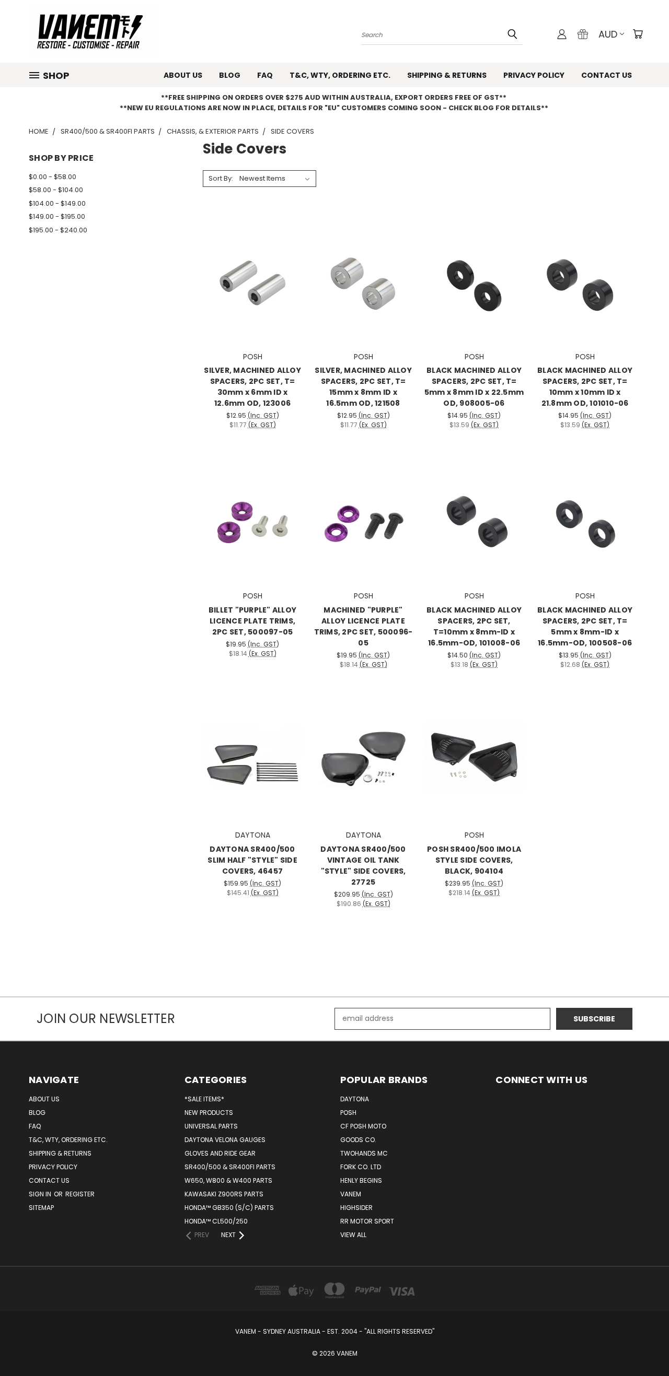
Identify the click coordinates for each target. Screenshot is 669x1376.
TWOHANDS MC (364, 1153)
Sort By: (221, 178)
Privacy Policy (533, 75)
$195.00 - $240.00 (58, 230)
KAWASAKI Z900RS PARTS (223, 1194)
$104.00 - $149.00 (57, 203)
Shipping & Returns (447, 75)
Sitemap (41, 1207)
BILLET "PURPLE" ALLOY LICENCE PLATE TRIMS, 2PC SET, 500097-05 (252, 621)
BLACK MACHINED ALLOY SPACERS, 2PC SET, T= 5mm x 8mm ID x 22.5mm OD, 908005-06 (474, 386)
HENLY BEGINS (361, 1180)
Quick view (252, 256)
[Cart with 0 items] (637, 34)
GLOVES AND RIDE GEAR (220, 1153)
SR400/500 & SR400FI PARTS (229, 1166)
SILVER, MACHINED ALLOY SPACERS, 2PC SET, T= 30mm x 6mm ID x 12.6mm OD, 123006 (252, 386)
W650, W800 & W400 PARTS (228, 1180)
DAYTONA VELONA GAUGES (225, 1139)
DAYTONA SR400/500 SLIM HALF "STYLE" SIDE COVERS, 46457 (252, 860)
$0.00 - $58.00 (52, 177)
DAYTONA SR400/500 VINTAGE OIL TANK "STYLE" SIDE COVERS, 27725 (363, 865)
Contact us (606, 75)
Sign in (41, 1194)
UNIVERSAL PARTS (211, 1126)
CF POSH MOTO (363, 1126)
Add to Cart (253, 296)
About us (183, 75)
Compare (249, 277)
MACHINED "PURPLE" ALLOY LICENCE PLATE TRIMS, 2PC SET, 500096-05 (363, 626)
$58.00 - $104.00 (56, 190)
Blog (229, 75)
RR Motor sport (367, 1221)
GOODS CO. (358, 1139)
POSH (348, 1112)
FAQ (265, 75)
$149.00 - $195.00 (57, 216)
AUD (607, 34)
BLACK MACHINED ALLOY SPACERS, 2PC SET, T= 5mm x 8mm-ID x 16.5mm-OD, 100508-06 (584, 626)
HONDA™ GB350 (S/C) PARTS (229, 1207)
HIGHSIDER (356, 1207)
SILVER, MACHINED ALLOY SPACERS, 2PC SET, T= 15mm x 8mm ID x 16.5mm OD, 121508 (363, 386)
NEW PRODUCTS (208, 1112)
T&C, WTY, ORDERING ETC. (340, 75)
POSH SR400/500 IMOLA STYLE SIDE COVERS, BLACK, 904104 (474, 860)
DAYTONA (354, 1099)
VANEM (350, 1194)
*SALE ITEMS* (204, 1099)
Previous (641, 1343)
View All (353, 1234)
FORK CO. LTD (360, 1166)
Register (80, 1194)
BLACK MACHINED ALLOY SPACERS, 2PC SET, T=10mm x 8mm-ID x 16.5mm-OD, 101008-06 (474, 626)
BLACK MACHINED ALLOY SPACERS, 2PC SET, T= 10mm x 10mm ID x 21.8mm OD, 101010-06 (584, 386)
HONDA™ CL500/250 (216, 1221)
